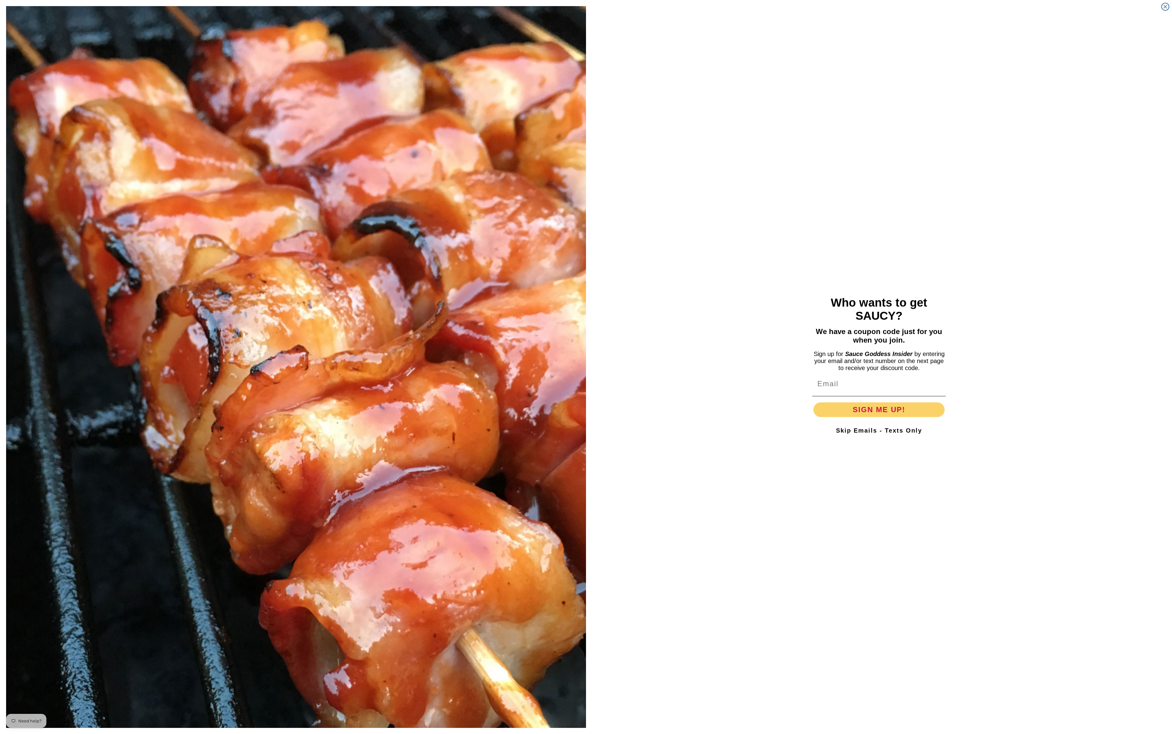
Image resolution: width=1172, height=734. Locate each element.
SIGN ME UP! (879, 409)
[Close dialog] (1165, 6)
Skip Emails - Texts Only (879, 430)
